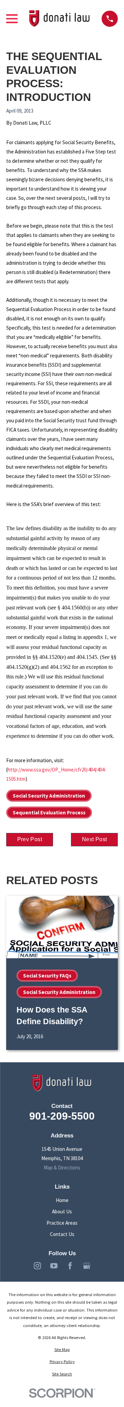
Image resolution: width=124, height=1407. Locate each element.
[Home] (59, 18)
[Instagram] (37, 1265)
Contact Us (62, 1234)
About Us (62, 1211)
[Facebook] (70, 1265)
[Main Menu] (12, 18)
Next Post (94, 839)
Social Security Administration (49, 795)
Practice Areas (62, 1223)
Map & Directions (62, 1167)
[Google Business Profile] (86, 1265)
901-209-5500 (62, 1116)
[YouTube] (54, 1265)
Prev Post (29, 839)
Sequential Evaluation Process (49, 812)
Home (62, 1200)
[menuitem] (62, 1350)
